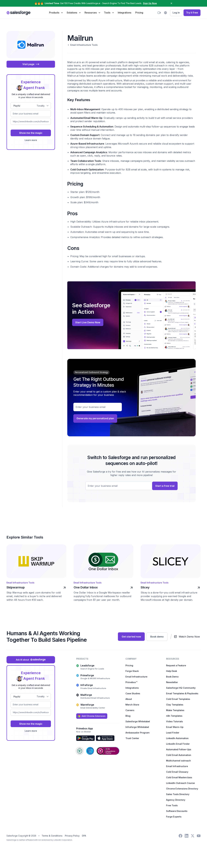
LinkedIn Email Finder (178, 743)
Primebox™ (131, 682)
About (128, 699)
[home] (18, 12)
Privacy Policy (72, 835)
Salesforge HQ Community (181, 687)
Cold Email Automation (178, 755)
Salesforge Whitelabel (137, 721)
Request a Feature (176, 665)
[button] (55, 12)
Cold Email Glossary (177, 771)
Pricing (139, 12)
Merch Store (132, 704)
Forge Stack (132, 671)
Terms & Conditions (52, 835)
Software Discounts (176, 811)
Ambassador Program (137, 732)
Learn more (31, 140)
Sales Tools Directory (177, 794)
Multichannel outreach (178, 760)
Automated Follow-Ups (178, 749)
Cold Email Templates (178, 699)
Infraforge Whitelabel (137, 727)
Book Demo (172, 676)
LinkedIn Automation (177, 738)
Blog (127, 715)
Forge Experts (173, 816)
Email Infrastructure (136, 676)
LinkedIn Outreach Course (180, 783)
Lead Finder (172, 732)
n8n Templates (174, 715)
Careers (129, 710)
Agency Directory (175, 799)
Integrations (124, 12)
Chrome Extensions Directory (182, 788)
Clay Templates (174, 704)
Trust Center (132, 738)
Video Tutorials (174, 721)
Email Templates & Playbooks (182, 693)
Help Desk (171, 671)
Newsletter (172, 682)
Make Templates (175, 710)
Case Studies (132, 693)
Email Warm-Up (174, 727)
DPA (84, 835)
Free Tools (172, 805)
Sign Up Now (150, 3)
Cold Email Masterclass (179, 777)
